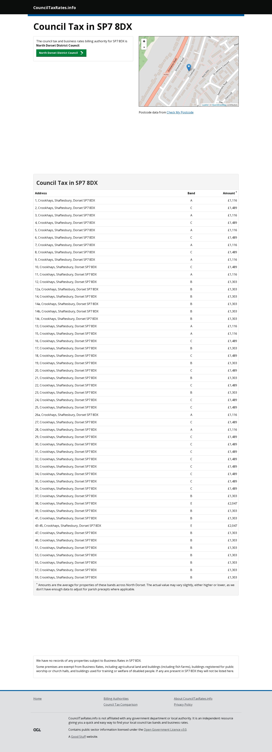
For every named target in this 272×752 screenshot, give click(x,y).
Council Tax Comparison (120, 704)
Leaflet (205, 104)
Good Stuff (78, 737)
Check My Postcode (180, 112)
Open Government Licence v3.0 (165, 730)
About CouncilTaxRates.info (193, 699)
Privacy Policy (183, 704)
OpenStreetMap (219, 104)
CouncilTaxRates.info (54, 7)
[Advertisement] (136, 143)
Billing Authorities (116, 699)
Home (37, 699)
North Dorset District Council (58, 53)
